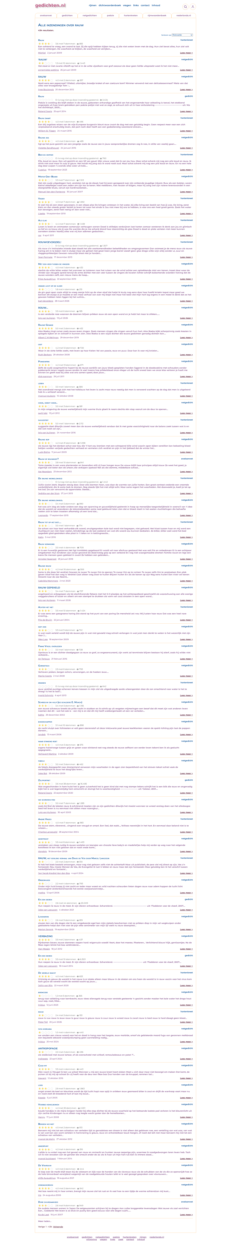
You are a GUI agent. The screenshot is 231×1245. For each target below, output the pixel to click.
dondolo (42, 851)
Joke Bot (42, 773)
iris (39, 1195)
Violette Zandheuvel (48, 148)
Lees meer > (186, 53)
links (136, 5)
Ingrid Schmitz (45, 695)
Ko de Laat (43, 1214)
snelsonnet (46, 15)
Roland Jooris (45, 111)
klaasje (41, 1098)
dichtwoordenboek (110, 5)
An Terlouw (44, 659)
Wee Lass (43, 639)
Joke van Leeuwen (48, 910)
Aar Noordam (45, 471)
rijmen (92, 5)
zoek (120, 1239)
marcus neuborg (46, 396)
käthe (41, 715)
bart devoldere (45, 301)
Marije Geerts (45, 676)
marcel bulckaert (47, 1158)
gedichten (67, 15)
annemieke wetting (48, 70)
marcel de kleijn (46, 1139)
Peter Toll (43, 1022)
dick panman (45, 376)
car (39, 235)
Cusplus (42, 170)
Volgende (58, 1227)
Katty (41, 537)
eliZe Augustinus (46, 1178)
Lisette (41, 213)
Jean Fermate (45, 257)
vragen (127, 5)
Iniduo (41, 1005)
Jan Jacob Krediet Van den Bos (54, 873)
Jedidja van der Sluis (48, 493)
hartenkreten (131, 15)
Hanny (41, 1117)
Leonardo (43, 515)
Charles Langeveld (47, 832)
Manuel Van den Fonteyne (51, 192)
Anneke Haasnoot (47, 559)
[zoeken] (185, 7)
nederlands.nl (183, 15)
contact (145, 5)
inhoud (156, 5)
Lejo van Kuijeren (47, 812)
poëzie (110, 15)
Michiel (42, 53)
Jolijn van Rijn (45, 985)
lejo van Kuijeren (46, 600)
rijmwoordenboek (157, 15)
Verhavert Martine (47, 754)
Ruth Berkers (45, 354)
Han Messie (44, 949)
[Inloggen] (193, 7)
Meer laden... (44, 1221)
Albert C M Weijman (48, 337)
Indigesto (43, 1059)
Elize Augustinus (46, 279)
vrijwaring (91, 1239)
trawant (42, 1078)
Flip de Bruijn (45, 620)
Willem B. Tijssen (47, 131)
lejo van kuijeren (46, 318)
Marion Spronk (45, 929)
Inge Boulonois (46, 89)
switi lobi (42, 413)
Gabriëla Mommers (48, 581)
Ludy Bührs (44, 452)
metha (41, 893)
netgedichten (90, 15)
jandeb (42, 734)
